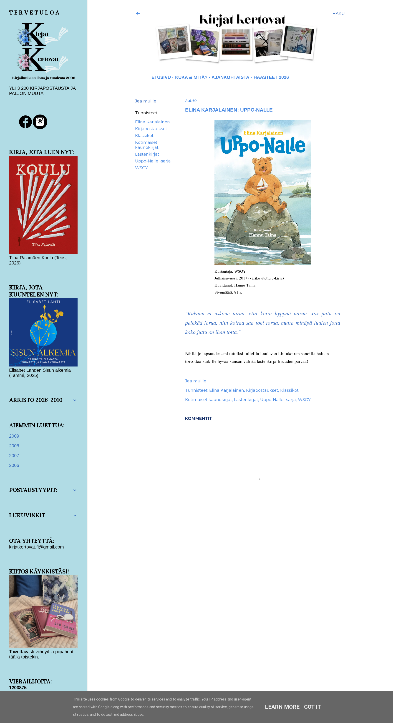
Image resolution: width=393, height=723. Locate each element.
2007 (14, 455)
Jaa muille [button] (145, 101)
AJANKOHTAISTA (230, 77)
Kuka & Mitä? (191, 77)
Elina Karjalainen (152, 122)
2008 (14, 445)
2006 (14, 465)
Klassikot (144, 135)
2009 (14, 436)
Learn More (282, 707)
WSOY (141, 167)
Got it (312, 707)
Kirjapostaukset (151, 128)
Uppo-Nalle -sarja (153, 161)
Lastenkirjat (147, 154)
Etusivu (161, 77)
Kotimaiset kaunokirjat (147, 145)
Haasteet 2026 (271, 77)
